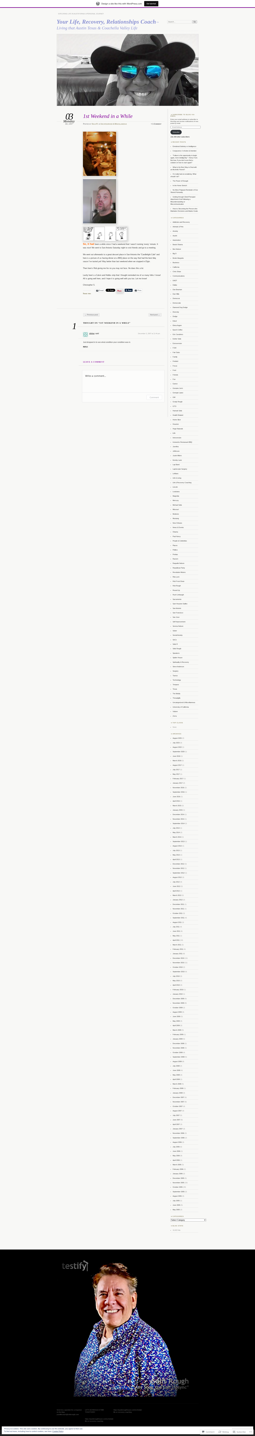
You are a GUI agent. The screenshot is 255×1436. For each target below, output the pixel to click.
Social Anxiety (178, 635)
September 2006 (178, 1138)
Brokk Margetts (178, 258)
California (176, 267)
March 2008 (177, 1084)
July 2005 (176, 1201)
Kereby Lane (177, 460)
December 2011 (178, 904)
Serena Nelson (178, 626)
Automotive (177, 240)
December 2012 (178, 864)
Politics (175, 550)
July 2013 (176, 850)
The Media (176, 693)
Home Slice (177, 420)
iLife (174, 433)
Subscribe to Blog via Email (182, 115)
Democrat (176, 298)
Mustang (176, 518)
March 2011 (177, 945)
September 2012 (178, 873)
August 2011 (177, 922)
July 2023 (176, 743)
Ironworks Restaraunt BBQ (182, 442)
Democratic (177, 303)
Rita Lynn (176, 577)
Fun (174, 379)
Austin (175, 236)
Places (175, 545)
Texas (175, 689)
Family (175, 357)
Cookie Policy (57, 1431)
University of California (181, 707)
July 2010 (176, 976)
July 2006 (176, 1147)
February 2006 (178, 1169)
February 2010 (178, 989)
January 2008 (178, 1093)
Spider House (177, 657)
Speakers (176, 653)
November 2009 (178, 1003)
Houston (176, 424)
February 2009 (178, 1034)
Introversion (177, 438)
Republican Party (179, 568)
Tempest (176, 684)
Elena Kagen (177, 325)
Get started (151, 4)
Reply (85, 347)
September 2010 (178, 971)
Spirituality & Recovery (181, 662)
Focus (175, 366)
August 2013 (177, 846)
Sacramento (177, 599)
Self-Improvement (179, 622)
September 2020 (178, 751)
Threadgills (176, 698)
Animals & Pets (178, 227)
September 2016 (178, 792)
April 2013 (176, 859)
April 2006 (176, 1160)
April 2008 (176, 1079)
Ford (174, 370)
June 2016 (176, 796)
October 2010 (178, 967)
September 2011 (178, 918)
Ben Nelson (177, 249)
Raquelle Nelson (178, 563)
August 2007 (177, 1111)
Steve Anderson (178, 666)
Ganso (175, 384)
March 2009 (177, 1030)
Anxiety (175, 231)
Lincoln (175, 487)
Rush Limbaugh (178, 595)
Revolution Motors (179, 572)
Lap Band (176, 464)
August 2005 (177, 1196)
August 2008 (177, 1061)
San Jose (176, 617)
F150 (174, 348)
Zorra (175, 716)
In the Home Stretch (180, 185)
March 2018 (177, 760)
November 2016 (178, 787)
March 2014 (177, 837)
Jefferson (176, 451)
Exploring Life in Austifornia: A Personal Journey (81, 14)
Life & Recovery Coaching (182, 482)
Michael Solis (177, 505)
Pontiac (175, 554)
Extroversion (177, 343)
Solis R (175, 644)
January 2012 (178, 900)
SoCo (175, 640)
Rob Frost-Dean (178, 581)
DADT (175, 280)
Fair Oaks (176, 352)
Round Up (176, 590)
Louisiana (176, 491)
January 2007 (178, 1129)
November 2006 (178, 1133)
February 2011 (178, 949)
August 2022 (177, 747)
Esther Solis (177, 339)
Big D (174, 253)
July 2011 (176, 927)
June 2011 (176, 931)
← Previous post (91, 315)
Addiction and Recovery (181, 222)
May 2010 (176, 980)
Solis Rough (177, 648)
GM (174, 397)
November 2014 (178, 819)
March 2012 (177, 895)
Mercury (176, 500)
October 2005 (178, 1187)
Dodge (175, 316)
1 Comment (156, 124)
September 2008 (178, 1057)
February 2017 (178, 778)
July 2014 (176, 828)
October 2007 (178, 1106)
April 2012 (176, 891)
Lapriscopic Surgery (180, 469)
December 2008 (178, 1043)
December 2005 (178, 1178)
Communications (179, 276)
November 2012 (178, 868)
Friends (175, 375)
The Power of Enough (180, 181)
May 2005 (176, 1210)
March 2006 (177, 1165)
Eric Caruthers (178, 334)
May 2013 (176, 855)
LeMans (175, 473)
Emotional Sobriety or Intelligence (184, 146)
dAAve (92, 333)
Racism (175, 559)
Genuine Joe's (178, 388)
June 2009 (176, 1016)
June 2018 (176, 756)
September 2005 (178, 1192)
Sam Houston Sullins (180, 604)
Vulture (175, 711)
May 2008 (176, 1075)
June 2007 (176, 1120)
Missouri (176, 509)
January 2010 (178, 994)
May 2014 (176, 832)
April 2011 (176, 940)
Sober (175, 631)
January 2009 (178, 1039)
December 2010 (178, 958)
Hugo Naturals (178, 429)
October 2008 (178, 1052)
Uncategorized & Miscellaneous (113, 124)
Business (176, 262)
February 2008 (178, 1088)
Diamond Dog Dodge (180, 307)
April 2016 (176, 801)
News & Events (178, 527)
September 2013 (178, 841)
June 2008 (176, 1070)
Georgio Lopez (178, 393)
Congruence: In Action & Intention (184, 151)
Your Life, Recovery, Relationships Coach (106, 21)
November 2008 (178, 1048)
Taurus (175, 675)
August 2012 (177, 877)
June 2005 (176, 1205)
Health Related (178, 415)
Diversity (176, 312)
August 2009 (177, 1012)
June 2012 (176, 886)
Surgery (175, 671)
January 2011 (177, 953)
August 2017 (177, 765)
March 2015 (177, 805)
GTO (174, 406)
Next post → (155, 315)
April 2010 (176, 985)
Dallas (175, 285)
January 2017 (178, 783)
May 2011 (176, 936)
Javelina (176, 446)
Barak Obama (178, 244)
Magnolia (176, 496)
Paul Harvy (177, 536)
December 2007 (178, 1097)
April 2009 (176, 1025)
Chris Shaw (177, 271)
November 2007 (178, 1102)
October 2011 (177, 913)
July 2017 (176, 769)
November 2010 (178, 962)
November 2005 (178, 1183)
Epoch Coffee (177, 330)
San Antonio (177, 608)
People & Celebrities (180, 541)
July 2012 (176, 882)
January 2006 (178, 1174)
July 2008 (176, 1066)
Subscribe (176, 132)
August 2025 (177, 738)
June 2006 (176, 1151)
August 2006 (177, 1142)
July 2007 (176, 1115)
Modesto (176, 514)
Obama (175, 532)
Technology (177, 680)
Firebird (175, 361)
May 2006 (176, 1156)
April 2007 (176, 1124)
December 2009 (178, 998)
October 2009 (178, 1007)
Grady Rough (177, 402)
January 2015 (178, 810)
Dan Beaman (177, 289)
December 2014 (178, 814)
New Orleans (177, 523)
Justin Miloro (177, 455)
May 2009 (176, 1021)
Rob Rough (177, 586)
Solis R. (95, 124)
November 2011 (178, 909)
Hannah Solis (177, 411)
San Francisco (178, 613)
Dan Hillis (176, 294)
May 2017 (176, 774)
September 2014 (178, 823)
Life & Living (177, 478)
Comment (154, 397)
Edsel (175, 321)
